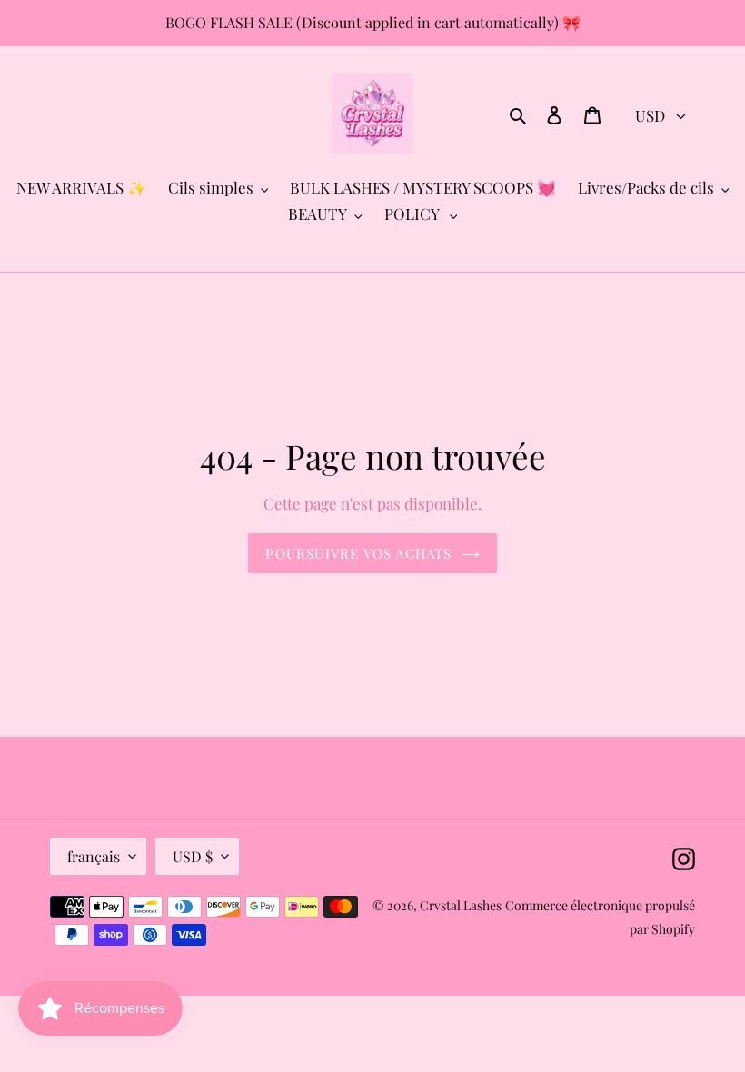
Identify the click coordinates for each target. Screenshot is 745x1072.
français (93, 856)
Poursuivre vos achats (358, 553)
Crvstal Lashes (461, 905)
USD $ (193, 856)
